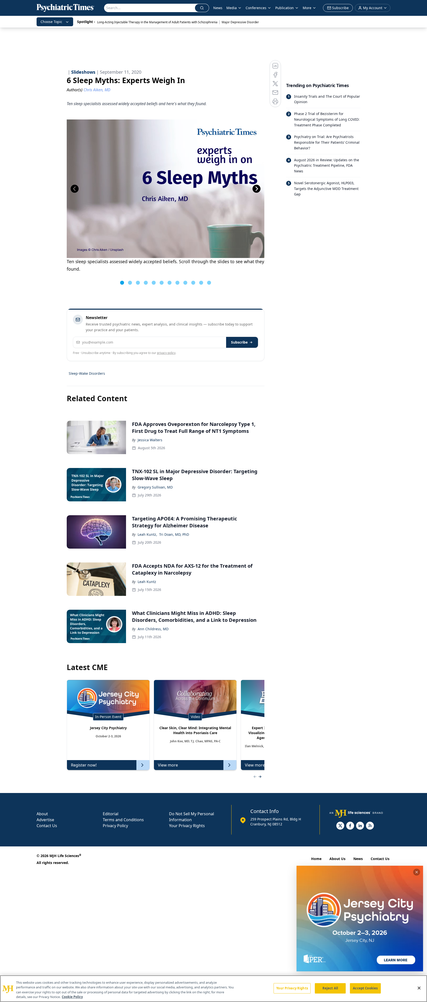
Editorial (110, 813)
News (217, 7)
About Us (337, 858)
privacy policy (166, 353)
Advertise (45, 819)
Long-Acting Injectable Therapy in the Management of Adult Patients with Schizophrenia (157, 22)
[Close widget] (416, 872)
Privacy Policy (115, 825)
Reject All (330, 988)
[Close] (419, 987)
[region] (213, 988)
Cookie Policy (72, 997)
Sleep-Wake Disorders (87, 373)
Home (316, 858)
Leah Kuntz (147, 581)
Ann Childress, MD (153, 629)
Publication (284, 7)
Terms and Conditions (123, 819)
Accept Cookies (365, 988)
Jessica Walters (150, 440)
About (42, 813)
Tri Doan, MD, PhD (174, 534)
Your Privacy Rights (187, 825)
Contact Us (47, 825)
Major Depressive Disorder (240, 22)
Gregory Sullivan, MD (155, 487)
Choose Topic (51, 21)
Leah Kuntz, (147, 534)
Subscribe (239, 342)
